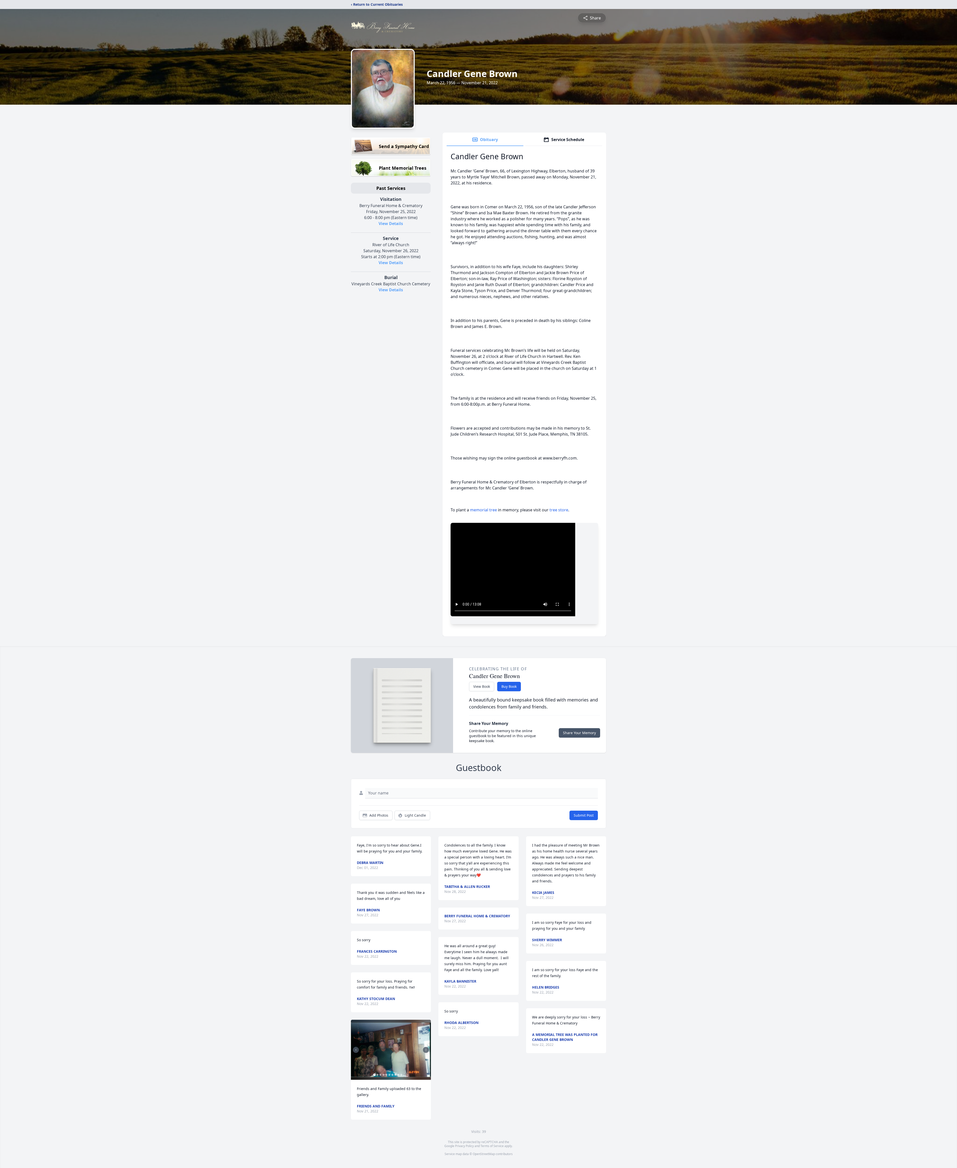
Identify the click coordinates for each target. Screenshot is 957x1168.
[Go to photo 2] (377, 1075)
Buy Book (509, 686)
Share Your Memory (579, 732)
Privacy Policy (464, 1146)
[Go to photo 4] (383, 1075)
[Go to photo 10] (401, 1075)
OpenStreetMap (484, 1154)
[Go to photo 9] (398, 1075)
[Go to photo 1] (374, 1075)
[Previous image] (356, 1050)
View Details (391, 223)
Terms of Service (492, 1146)
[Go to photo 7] (392, 1075)
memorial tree (483, 510)
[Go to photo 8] (395, 1075)
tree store (559, 510)
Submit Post (584, 815)
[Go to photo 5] (386, 1075)
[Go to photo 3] (380, 1075)
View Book (481, 686)
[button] (391, 1050)
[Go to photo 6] (389, 1075)
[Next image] (426, 1050)
